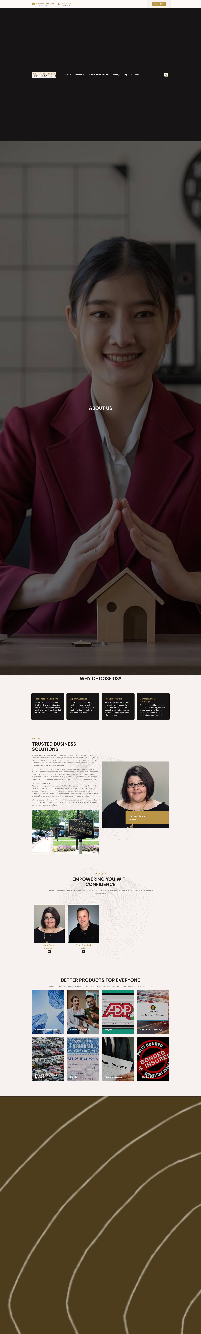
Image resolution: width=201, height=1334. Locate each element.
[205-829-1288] (59, 4)
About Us (67, 75)
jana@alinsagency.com (45, 3)
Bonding (116, 75)
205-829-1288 (67, 3)
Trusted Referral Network (99, 75)
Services (78, 75)
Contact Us (135, 75)
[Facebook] (166, 75)
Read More (42, 1029)
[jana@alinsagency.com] (33, 4)
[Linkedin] (49, 951)
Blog (125, 75)
